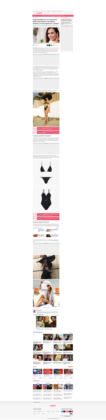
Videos (38, 413)
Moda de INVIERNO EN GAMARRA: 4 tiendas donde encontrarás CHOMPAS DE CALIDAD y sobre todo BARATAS (66, 20)
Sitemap (43, 413)
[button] (62, 413)
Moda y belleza (48, 411)
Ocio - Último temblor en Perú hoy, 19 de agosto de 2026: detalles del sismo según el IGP (53, 15)
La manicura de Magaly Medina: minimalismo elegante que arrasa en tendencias (66, 23)
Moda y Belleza (35, 17)
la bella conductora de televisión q (44, 69)
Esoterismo (34, 413)
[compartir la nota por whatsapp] (51, 45)
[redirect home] (39, 13)
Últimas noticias (35, 411)
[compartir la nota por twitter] (49, 45)
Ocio (42, 411)
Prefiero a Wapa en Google (38, 331)
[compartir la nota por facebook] (47, 45)
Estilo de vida (52, 411)
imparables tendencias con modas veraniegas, (51, 48)
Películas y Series (58, 411)
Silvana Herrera (39, 310)
